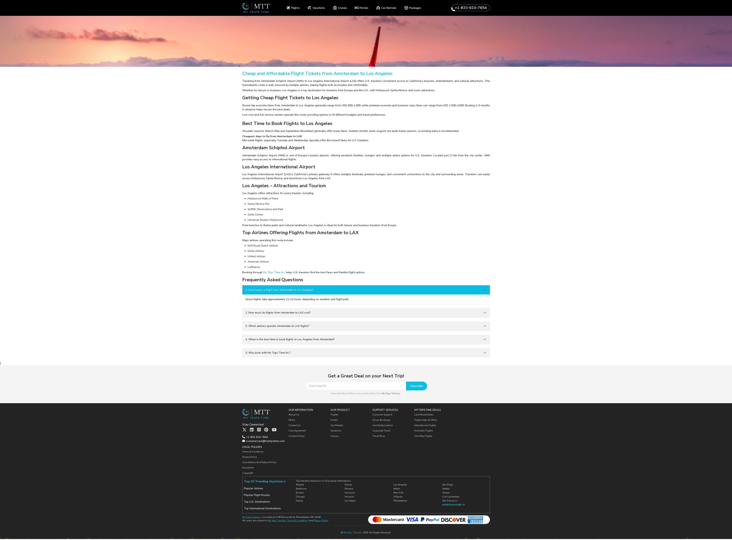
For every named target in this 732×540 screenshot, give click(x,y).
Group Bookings (381, 420)
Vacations (336, 430)
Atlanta (300, 484)
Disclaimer (248, 467)
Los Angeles (400, 484)
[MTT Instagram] (259, 430)
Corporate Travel (381, 430)
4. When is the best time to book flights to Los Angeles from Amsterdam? (290, 339)
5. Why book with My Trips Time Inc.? (268, 353)
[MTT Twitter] (244, 430)
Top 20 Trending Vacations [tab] (263, 481)
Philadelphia (400, 500)
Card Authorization (382, 425)
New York (398, 492)
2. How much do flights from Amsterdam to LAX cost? (278, 312)
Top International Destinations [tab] (262, 508)
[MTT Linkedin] (252, 430)
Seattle (445, 488)
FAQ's (292, 420)
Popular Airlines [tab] (253, 488)
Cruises (335, 436)
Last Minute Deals (423, 414)
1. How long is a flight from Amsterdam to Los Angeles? (279, 290)
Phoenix (349, 488)
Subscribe (416, 386)
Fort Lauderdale (450, 496)
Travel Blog (378, 436)
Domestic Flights (423, 430)
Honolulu (350, 492)
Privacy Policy (249, 457)
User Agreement (297, 430)
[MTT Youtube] (274, 430)
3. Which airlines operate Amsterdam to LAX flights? (277, 326)
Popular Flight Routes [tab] (257, 495)
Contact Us (295, 425)
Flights (334, 414)
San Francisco (449, 500)
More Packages (452, 504)
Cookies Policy (296, 436)
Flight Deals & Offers (425, 420)
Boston (300, 492)
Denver (348, 484)
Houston (349, 496)
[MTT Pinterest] (266, 430)
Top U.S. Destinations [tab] (257, 502)
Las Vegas (350, 500)
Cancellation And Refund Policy (259, 462)
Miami (396, 488)
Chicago (300, 496)
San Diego (447, 484)
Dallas (299, 500)
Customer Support (382, 414)
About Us (294, 414)
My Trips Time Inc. (274, 272)
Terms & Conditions (253, 451)
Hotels (334, 420)
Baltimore (301, 488)
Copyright (248, 473)
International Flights (425, 425)
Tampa (446, 492)
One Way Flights (423, 436)
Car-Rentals (337, 425)
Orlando (398, 496)
